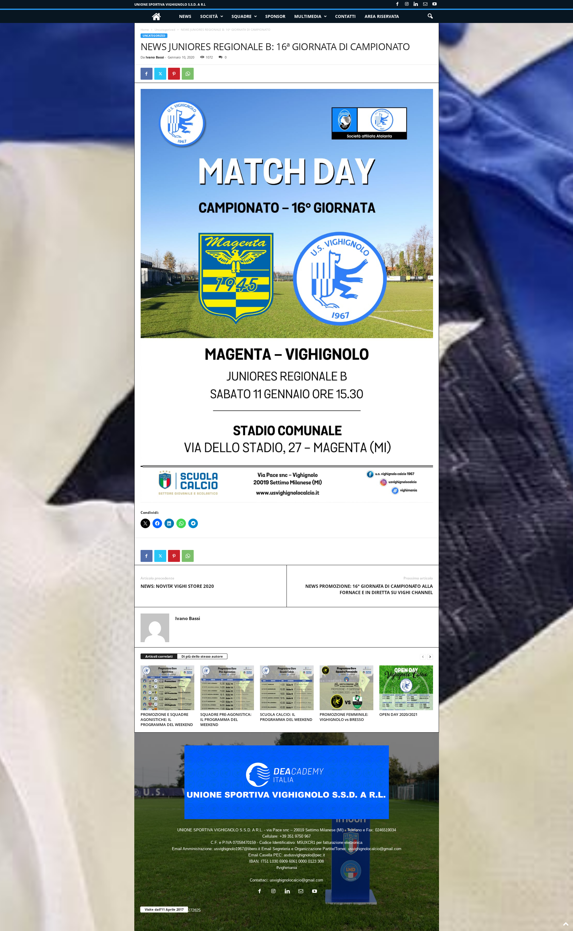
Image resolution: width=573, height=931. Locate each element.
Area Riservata (382, 16)
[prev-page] (423, 656)
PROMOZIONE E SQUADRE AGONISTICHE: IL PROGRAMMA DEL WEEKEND (167, 719)
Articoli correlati (158, 656)
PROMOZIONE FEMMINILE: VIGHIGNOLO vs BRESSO (344, 717)
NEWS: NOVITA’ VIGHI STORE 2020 (177, 586)
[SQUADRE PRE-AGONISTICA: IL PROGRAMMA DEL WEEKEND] (227, 687)
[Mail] (425, 4)
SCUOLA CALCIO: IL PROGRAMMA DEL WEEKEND (286, 717)
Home (145, 29)
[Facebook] (397, 4)
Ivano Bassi (155, 57)
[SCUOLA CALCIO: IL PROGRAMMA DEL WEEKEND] (287, 687)
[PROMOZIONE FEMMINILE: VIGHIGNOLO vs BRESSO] (346, 687)
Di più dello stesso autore (202, 656)
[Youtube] (434, 4)
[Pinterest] (174, 74)
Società (209, 16)
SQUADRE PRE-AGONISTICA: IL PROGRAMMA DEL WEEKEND (226, 719)
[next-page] (430, 656)
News (185, 16)
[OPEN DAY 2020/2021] (406, 687)
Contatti (345, 16)
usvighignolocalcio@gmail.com (296, 880)
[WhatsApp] (188, 74)
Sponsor (275, 16)
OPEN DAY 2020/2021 (398, 714)
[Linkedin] (416, 4)
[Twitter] (160, 74)
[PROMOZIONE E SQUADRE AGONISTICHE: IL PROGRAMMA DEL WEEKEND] (167, 687)
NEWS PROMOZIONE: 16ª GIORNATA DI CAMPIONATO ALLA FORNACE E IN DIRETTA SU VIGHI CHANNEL (369, 589)
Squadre (242, 16)
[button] (430, 16)
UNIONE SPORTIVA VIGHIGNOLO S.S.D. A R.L (170, 4)
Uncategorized (165, 29)
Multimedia (307, 16)
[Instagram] (406, 4)
